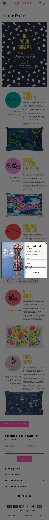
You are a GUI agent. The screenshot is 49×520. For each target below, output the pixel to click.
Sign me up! (36, 272)
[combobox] (27, 268)
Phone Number (28, 266)
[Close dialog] (46, 243)
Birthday (28, 261)
